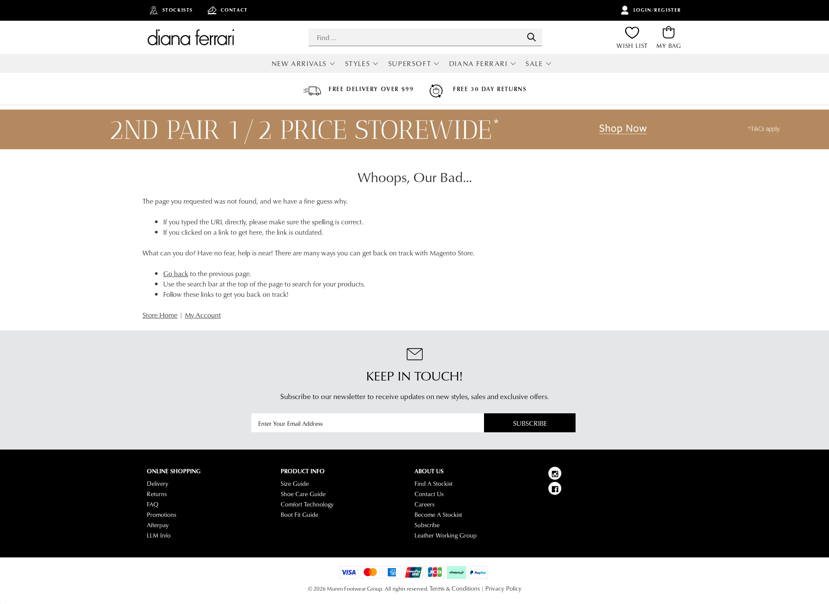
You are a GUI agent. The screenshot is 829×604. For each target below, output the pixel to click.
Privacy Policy (503, 588)
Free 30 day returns (489, 89)
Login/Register (657, 9)
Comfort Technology (307, 504)
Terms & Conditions (455, 588)
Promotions (161, 514)
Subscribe (530, 423)
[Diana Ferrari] (191, 37)
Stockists (177, 9)
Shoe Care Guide (303, 494)
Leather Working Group (445, 535)
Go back (175, 273)
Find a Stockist (433, 483)
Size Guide (295, 483)
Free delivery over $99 (371, 89)
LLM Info (159, 535)
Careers (424, 504)
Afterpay (158, 525)
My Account (203, 315)
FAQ (152, 504)
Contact (234, 9)
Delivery (157, 483)
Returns (157, 494)
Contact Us (428, 494)
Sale (534, 63)
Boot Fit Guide (299, 514)
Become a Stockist (438, 514)
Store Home (159, 315)
